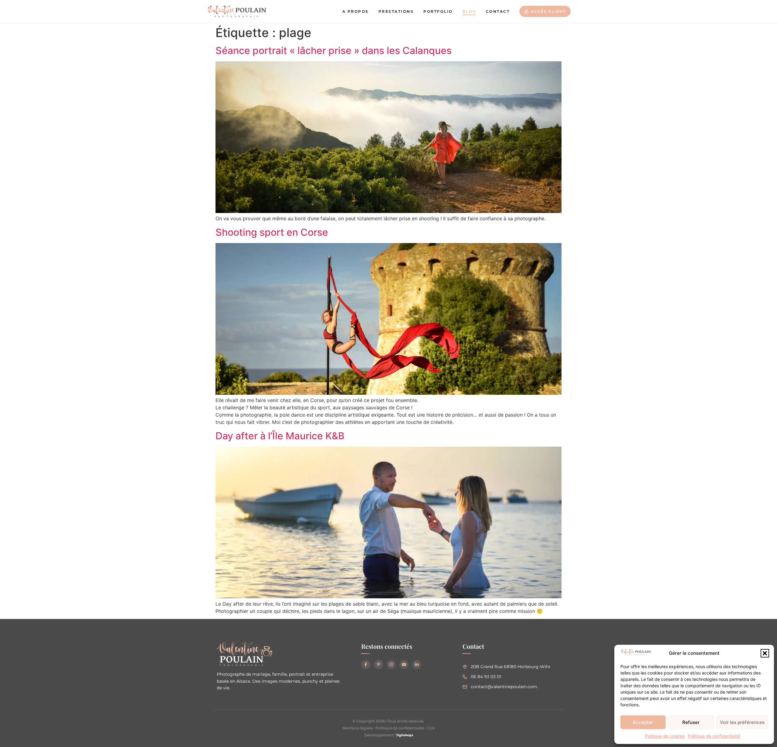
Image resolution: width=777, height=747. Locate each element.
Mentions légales (357, 728)
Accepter (643, 722)
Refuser (691, 722)
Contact (498, 11)
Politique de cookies (665, 736)
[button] (765, 653)
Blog (469, 11)
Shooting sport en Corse (271, 232)
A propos (355, 11)
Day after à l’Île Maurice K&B (279, 436)
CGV (431, 728)
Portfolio (438, 11)
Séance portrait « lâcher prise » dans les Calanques (333, 50)
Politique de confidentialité (714, 736)
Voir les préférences (742, 722)
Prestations (396, 11)
